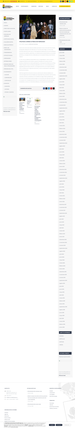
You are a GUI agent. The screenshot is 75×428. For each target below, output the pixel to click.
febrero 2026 (62, 61)
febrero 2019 (62, 300)
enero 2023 (62, 166)
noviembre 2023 (63, 137)
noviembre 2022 (63, 172)
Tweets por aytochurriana (64, 356)
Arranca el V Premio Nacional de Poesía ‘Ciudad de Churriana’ (22, 98)
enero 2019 (62, 303)
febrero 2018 (62, 324)
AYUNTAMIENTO (7, 71)
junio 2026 (62, 52)
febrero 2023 (62, 163)
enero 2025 (62, 96)
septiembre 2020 (63, 248)
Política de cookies (14, 426)
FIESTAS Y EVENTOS (9, 92)
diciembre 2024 (63, 99)
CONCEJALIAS (8, 80)
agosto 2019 (62, 283)
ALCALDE (7, 74)
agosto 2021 (62, 216)
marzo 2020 (62, 262)
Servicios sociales (53, 396)
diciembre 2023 (63, 134)
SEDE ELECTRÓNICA (8, 44)
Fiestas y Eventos (53, 408)
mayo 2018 (62, 315)
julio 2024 (62, 113)
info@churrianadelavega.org (11, 397)
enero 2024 (62, 131)
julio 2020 (62, 254)
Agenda (6, 414)
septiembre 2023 (63, 143)
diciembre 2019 (63, 271)
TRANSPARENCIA (8, 52)
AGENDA (6, 25)
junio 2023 (62, 151)
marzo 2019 (62, 298)
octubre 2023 (62, 140)
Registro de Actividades (10, 421)
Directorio (7, 416)
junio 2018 (62, 312)
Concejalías (52, 394)
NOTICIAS (36, 44)
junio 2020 (62, 257)
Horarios (6, 412)
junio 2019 (62, 289)
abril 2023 (62, 157)
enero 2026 (62, 64)
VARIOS (61, 344)
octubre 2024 (63, 105)
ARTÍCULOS (31, 44)
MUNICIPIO (6, 83)
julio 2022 (62, 184)
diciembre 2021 (63, 204)
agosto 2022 (62, 181)
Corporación (52, 392)
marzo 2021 (62, 230)
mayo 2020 (62, 260)
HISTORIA (7, 89)
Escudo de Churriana (54, 406)
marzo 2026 (62, 58)
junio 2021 (62, 222)
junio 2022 (62, 186)
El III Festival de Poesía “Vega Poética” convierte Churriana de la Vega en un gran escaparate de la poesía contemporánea (37, 100)
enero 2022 (62, 201)
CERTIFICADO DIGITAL (9, 39)
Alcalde (51, 391)
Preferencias (67, 424)
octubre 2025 (62, 73)
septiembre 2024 (63, 108)
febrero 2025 (62, 93)
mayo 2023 (62, 154)
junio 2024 (62, 116)
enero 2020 (62, 268)
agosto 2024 (62, 111)
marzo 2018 (62, 321)
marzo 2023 (62, 160)
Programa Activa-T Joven (29, 102)
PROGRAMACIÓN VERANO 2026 (35, 391)
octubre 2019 (62, 277)
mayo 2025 (62, 84)
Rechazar (59, 424)
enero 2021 (62, 236)
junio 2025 (62, 81)
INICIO (5, 22)
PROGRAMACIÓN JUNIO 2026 (34, 404)
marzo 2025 (62, 90)
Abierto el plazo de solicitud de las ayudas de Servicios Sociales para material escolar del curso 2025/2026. (65, 32)
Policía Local (7, 419)
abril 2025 (62, 87)
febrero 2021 (62, 233)
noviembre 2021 (63, 207)
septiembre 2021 (63, 213)
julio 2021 (62, 219)
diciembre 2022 (63, 169)
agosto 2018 (62, 309)
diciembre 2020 (63, 239)
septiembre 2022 (63, 178)
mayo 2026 (62, 55)
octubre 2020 (63, 245)
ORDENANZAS (7, 58)
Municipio (52, 403)
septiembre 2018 (63, 306)
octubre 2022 (62, 175)
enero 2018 (62, 327)
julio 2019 (62, 286)
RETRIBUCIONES (8, 61)
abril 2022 (62, 192)
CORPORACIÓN (8, 77)
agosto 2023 (62, 146)
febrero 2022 (62, 198)
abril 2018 (62, 318)
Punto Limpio (7, 417)
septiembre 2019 (63, 280)
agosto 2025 (62, 78)
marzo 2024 (62, 125)
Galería (22, 100)
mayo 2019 (62, 292)
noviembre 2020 (63, 242)
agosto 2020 (62, 251)
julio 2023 (62, 149)
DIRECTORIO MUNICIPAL (9, 28)
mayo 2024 (62, 119)
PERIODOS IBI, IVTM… (9, 68)
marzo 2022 (62, 195)
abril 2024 (62, 122)
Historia (51, 404)
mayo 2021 (62, 224)
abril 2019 (62, 295)
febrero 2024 (62, 128)
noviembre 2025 (63, 70)
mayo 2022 (62, 189)
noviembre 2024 (63, 102)
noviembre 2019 (63, 274)
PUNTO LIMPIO (7, 31)
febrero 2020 (62, 265)
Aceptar (52, 424)
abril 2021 (62, 227)
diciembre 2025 (63, 67)
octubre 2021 (62, 210)
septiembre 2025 (63, 75)
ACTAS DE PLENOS (8, 55)
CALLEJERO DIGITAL (8, 42)
